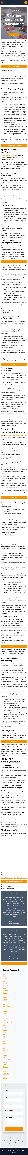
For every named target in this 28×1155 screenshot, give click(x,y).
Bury (15, 877)
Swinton (5, 995)
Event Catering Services (8, 155)
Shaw (4, 1004)
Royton (4, 997)
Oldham (5, 1011)
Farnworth (5, 988)
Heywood (19, 877)
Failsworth (5, 1018)
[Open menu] (25, 2)
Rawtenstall (4, 877)
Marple (4, 1076)
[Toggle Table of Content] (14, 71)
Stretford (5, 1034)
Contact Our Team (14, 646)
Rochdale (5, 983)
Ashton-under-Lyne (7, 1039)
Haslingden (10, 877)
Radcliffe (24, 877)
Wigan (4, 1041)
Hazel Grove (6, 1073)
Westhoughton (6, 1006)
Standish (5, 1043)
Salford (4, 1020)
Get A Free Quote (14, 963)
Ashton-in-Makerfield (8, 1059)
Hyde (4, 1057)
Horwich (5, 999)
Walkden (5, 992)
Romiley (5, 1071)
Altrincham (5, 1066)
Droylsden (5, 1032)
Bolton (4, 981)
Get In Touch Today (14, 66)
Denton (4, 1053)
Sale (4, 1048)
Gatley (4, 1064)
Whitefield (5, 985)
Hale (4, 1069)
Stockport (5, 1062)
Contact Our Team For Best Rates (14, 145)
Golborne (5, 1055)
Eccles (4, 1016)
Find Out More (14, 261)
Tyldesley (5, 1013)
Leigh (4, 1025)
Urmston (5, 1027)
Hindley (5, 1029)
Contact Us (14, 497)
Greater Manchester (8, 1022)
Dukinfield (5, 1046)
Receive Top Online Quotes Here (14, 881)
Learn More (14, 364)
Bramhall (5, 1078)
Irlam (4, 1036)
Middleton (5, 990)
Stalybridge (5, 1050)
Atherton (5, 1009)
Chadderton (6, 1002)
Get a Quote (13, 35)
